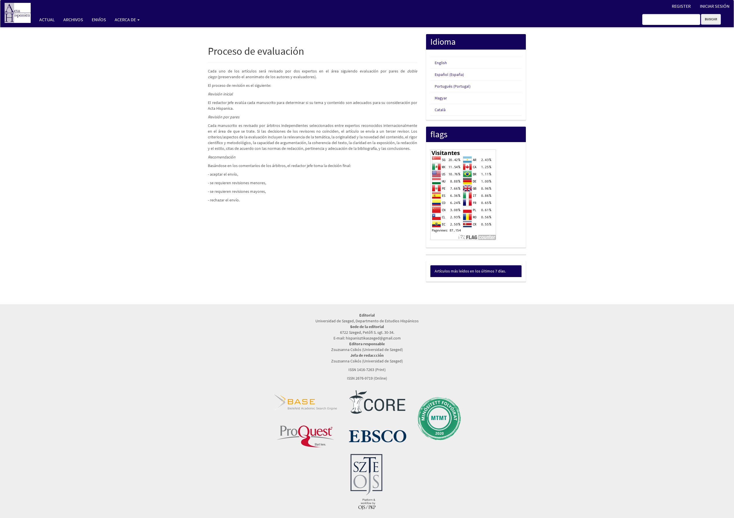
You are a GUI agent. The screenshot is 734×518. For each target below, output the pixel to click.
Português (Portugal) (453, 86)
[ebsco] (377, 435)
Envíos (99, 19)
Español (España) (449, 74)
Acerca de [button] (126, 19)
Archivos (73, 19)
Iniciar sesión (714, 6)
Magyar (441, 98)
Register (681, 6)
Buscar (711, 19)
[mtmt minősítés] (439, 418)
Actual (47, 19)
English (441, 62)
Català (440, 109)
